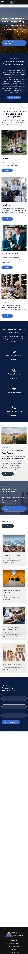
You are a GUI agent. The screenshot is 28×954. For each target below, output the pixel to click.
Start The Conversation (11, 722)
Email (2, 703)
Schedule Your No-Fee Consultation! (10, 42)
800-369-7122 (16, 945)
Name (3, 695)
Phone (3, 712)
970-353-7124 (15, 943)
